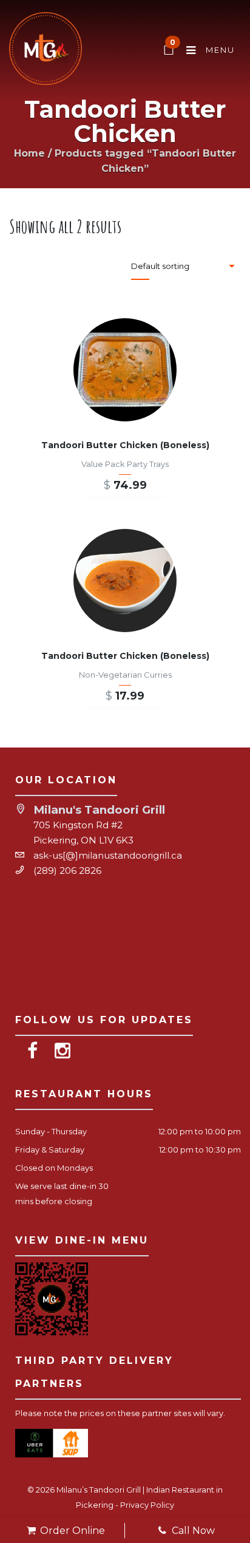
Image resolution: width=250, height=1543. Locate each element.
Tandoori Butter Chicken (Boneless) (125, 445)
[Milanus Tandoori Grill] (45, 50)
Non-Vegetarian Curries (125, 675)
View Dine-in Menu (82, 1240)
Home (29, 153)
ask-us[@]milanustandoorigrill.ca (107, 855)
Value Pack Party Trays (125, 464)
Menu (219, 50)
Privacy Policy (147, 1505)
